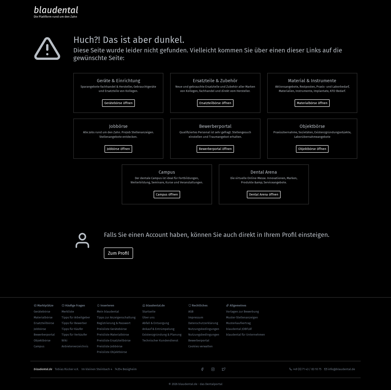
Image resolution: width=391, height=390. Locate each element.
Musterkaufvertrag (238, 323)
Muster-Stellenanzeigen (242, 317)
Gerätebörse (42, 311)
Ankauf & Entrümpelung (158, 329)
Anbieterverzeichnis (75, 346)
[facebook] (202, 369)
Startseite (148, 311)
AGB (190, 311)
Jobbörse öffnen (118, 149)
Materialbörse (43, 317)
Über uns (148, 317)
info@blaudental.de (341, 369)
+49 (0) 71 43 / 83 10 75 (307, 369)
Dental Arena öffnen (263, 194)
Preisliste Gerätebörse (112, 329)
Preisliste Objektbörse (112, 352)
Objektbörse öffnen (312, 149)
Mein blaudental (108, 311)
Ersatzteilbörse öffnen (215, 103)
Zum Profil (118, 253)
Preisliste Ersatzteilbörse (114, 340)
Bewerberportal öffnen (215, 149)
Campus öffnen (167, 194)
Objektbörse (42, 340)
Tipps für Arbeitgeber (76, 317)
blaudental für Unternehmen (245, 334)
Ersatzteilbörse (44, 323)
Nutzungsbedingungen (203, 329)
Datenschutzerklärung (203, 323)
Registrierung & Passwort (114, 323)
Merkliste (68, 311)
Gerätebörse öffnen (118, 103)
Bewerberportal (44, 334)
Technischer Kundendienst (160, 340)
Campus (39, 346)
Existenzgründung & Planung (161, 334)
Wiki (64, 340)
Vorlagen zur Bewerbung (242, 311)
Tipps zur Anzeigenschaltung (116, 317)
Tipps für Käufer (72, 329)
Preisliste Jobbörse (109, 346)
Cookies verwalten (200, 346)
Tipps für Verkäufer (74, 334)
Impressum (195, 317)
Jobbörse (40, 329)
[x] (223, 369)
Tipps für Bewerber (74, 323)
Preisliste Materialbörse (113, 334)
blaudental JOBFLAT (239, 329)
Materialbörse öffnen (312, 103)
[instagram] (213, 369)
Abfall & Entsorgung (155, 323)
